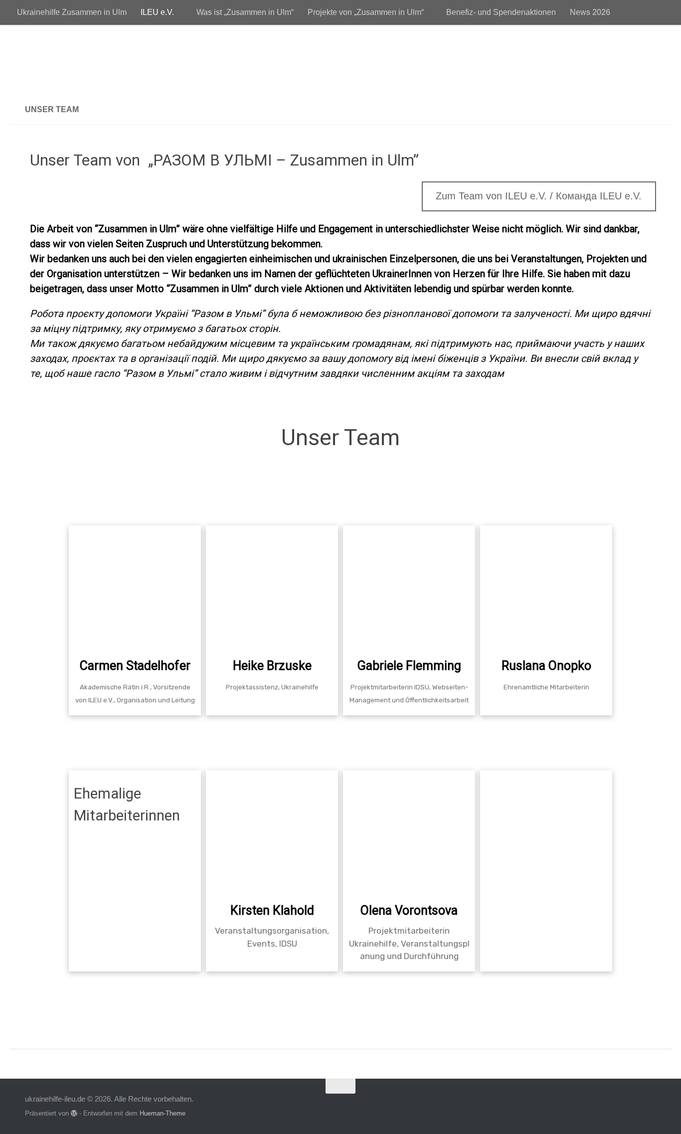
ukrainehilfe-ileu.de (118, 59)
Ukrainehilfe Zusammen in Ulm (72, 12)
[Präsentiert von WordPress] (74, 1113)
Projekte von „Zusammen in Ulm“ (366, 12)
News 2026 (590, 12)
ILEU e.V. (157, 12)
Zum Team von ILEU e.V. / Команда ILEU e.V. (539, 195)
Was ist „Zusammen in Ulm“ (245, 12)
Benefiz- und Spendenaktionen (501, 12)
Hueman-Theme (162, 1113)
